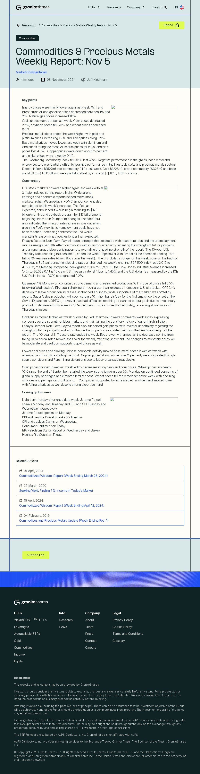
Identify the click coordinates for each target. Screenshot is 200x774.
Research (114, 7)
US (175, 7)
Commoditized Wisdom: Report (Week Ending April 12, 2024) (61, 505)
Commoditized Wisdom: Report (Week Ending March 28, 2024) (63, 476)
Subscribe (35, 555)
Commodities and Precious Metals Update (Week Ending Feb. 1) (64, 520)
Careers (90, 647)
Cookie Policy (122, 627)
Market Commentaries (31, 72)
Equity (18, 661)
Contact (90, 641)
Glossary (118, 641)
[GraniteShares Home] (33, 7)
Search (157, 7)
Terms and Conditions (127, 634)
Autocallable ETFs (27, 634)
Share (168, 25)
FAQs (63, 627)
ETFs (92, 7)
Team (89, 627)
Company (134, 7)
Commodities (23, 647)
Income (19, 654)
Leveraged (21, 627)
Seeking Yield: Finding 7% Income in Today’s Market (56, 490)
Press (89, 634)
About (89, 620)
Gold (17, 641)
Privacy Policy (122, 620)
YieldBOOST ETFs (30, 620)
